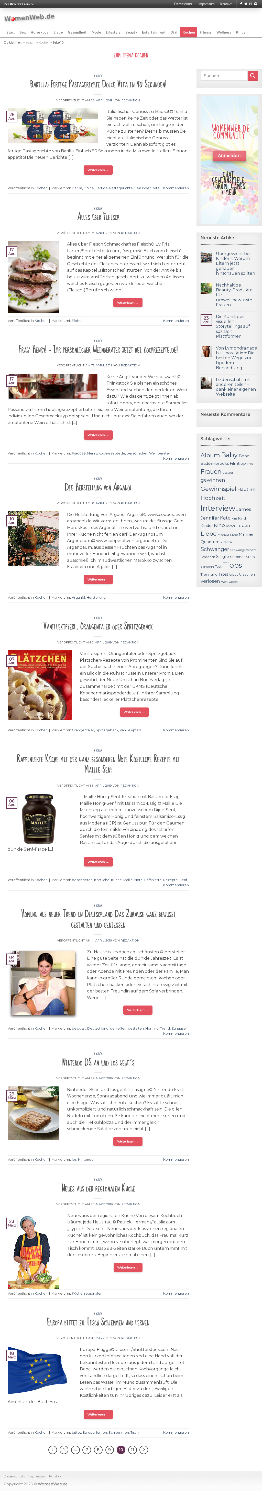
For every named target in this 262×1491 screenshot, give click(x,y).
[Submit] (253, 76)
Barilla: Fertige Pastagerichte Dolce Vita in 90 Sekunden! (98, 84)
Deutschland (97, 1028)
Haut (242, 489)
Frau (250, 464)
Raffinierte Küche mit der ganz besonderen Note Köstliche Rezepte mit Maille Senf (98, 764)
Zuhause (178, 1028)
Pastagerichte (121, 188)
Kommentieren (176, 188)
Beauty (131, 32)
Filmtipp (238, 463)
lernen (101, 1432)
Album (210, 455)
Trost (223, 574)
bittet (76, 1432)
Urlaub (233, 574)
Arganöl (78, 597)
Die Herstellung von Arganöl (98, 487)
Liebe (58, 32)
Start (10, 32)
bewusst (79, 1028)
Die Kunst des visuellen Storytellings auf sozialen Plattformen (233, 326)
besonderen (82, 880)
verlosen (210, 581)
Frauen (211, 471)
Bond (244, 455)
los (74, 1159)
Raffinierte (153, 880)
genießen (118, 1028)
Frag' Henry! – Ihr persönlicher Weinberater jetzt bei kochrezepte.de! (98, 350)
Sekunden (142, 188)
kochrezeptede (112, 453)
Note (138, 880)
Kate (225, 518)
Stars (250, 557)
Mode (96, 32)
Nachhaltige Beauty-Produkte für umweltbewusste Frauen (234, 295)
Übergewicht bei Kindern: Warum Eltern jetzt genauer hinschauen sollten (235, 263)
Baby (229, 455)
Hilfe (253, 490)
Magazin (29, 42)
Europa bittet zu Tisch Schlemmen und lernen (98, 1322)
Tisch (134, 1432)
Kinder (241, 32)
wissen (233, 582)
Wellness (223, 32)
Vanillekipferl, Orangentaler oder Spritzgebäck (98, 626)
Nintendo (86, 1159)
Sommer (237, 557)
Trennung (209, 574)
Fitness (206, 32)
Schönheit (208, 557)
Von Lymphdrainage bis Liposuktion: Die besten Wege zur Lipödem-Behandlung (236, 358)
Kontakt (226, 4)
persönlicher (137, 453)
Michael (223, 534)
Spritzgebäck (107, 730)
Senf (183, 880)
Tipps (232, 565)
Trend (165, 1028)
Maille (128, 880)
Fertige (101, 188)
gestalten (136, 1028)
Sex (23, 32)
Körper (230, 526)
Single (222, 556)
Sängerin (207, 566)
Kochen (189, 32)
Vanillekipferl (130, 730)
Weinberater (159, 453)
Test (218, 566)
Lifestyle (113, 32)
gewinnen (213, 480)
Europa (89, 1432)
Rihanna (226, 542)
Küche (116, 880)
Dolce (89, 188)
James (243, 509)
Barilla (77, 188)
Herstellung (96, 597)
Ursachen (247, 574)
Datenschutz (183, 4)
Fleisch (77, 321)
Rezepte (170, 880)
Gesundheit (77, 32)
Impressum (206, 4)
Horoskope (40, 32)
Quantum (210, 541)
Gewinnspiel (218, 488)
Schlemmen (118, 1432)
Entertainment (154, 32)
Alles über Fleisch (98, 217)
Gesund (228, 472)
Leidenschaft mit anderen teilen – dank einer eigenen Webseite (236, 387)
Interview (218, 508)
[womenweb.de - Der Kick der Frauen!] (29, 17)
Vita (156, 188)
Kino (219, 525)
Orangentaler (83, 730)
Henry (92, 453)
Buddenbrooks (215, 463)
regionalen (93, 1293)
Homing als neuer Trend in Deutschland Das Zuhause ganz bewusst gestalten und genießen (98, 919)
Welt (224, 582)
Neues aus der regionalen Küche (98, 1188)
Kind (242, 518)
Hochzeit (213, 497)
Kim (234, 518)
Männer (246, 534)
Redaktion (131, 100)
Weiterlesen (98, 170)
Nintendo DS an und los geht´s (98, 1062)
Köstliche (102, 880)
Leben (243, 525)
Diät (174, 32)
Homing (152, 1028)
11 (132, 1449)
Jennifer (210, 518)
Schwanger (215, 549)
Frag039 (79, 453)
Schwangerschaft (243, 550)
